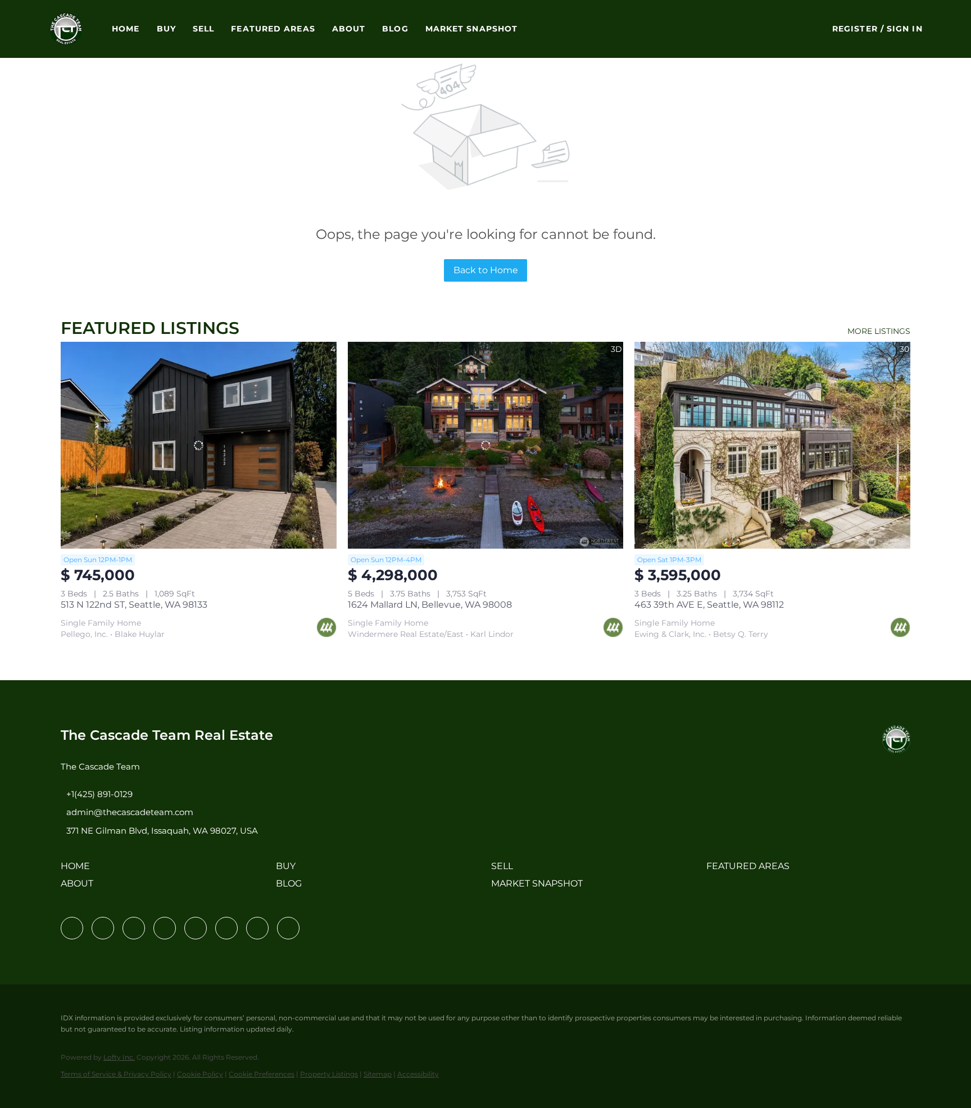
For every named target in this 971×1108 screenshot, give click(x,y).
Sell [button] (203, 29)
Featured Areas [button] (273, 29)
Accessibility (418, 1074)
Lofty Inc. (119, 1057)
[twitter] (133, 928)
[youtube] (226, 928)
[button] (66, 29)
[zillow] (164, 928)
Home (125, 29)
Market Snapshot (471, 29)
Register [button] (855, 29)
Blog (395, 29)
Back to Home (485, 270)
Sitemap (378, 1074)
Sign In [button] (905, 29)
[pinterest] (257, 928)
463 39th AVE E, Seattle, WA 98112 (709, 604)
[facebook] (72, 928)
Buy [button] (166, 29)
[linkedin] (103, 928)
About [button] (349, 29)
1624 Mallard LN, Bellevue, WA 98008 (430, 604)
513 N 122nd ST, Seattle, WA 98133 (134, 604)
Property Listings (329, 1074)
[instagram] (195, 928)
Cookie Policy (200, 1074)
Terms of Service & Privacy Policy (116, 1074)
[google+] (288, 928)
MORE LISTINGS (878, 331)
